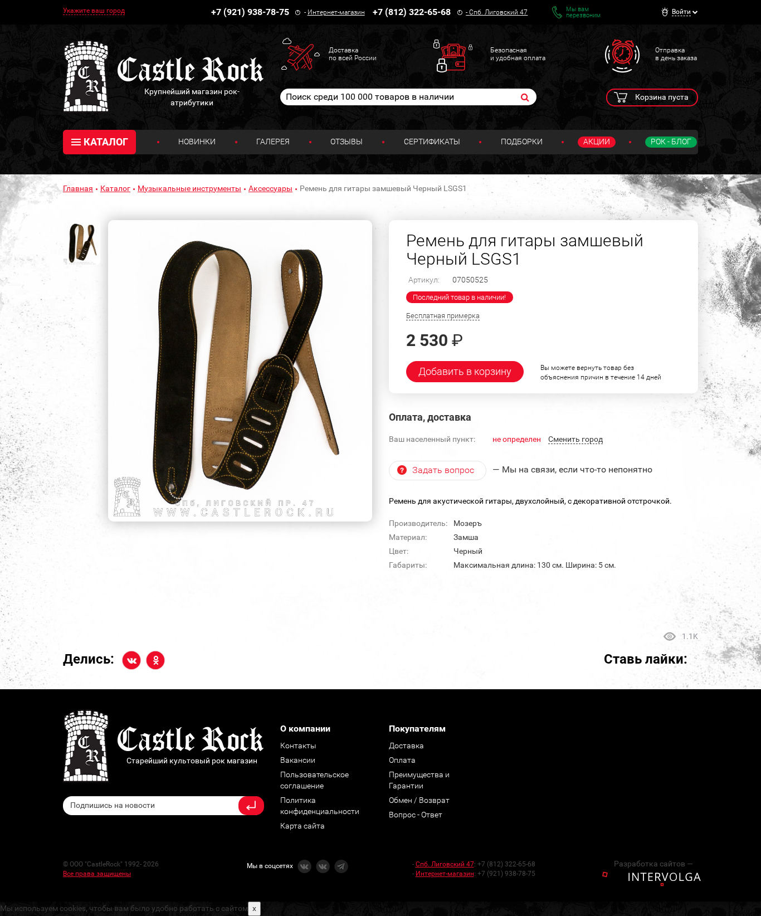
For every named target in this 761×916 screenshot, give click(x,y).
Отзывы (346, 141)
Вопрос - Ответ (415, 814)
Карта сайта (302, 825)
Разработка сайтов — (653, 863)
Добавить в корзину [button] (464, 371)
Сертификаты (432, 141)
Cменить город (575, 439)
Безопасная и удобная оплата (517, 54)
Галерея (273, 141)
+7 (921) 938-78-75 (250, 12)
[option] (240, 371)
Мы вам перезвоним (583, 12)
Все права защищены (97, 874)
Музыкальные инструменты (189, 188)
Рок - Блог (671, 141)
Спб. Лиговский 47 (498, 12)
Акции (596, 141)
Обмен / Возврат (419, 800)
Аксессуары (270, 188)
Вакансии (297, 760)
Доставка (406, 745)
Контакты (298, 745)
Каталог (115, 188)
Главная (78, 188)
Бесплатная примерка (443, 315)
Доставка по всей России (353, 54)
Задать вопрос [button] (443, 470)
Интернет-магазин (336, 12)
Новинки (197, 141)
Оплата (402, 760)
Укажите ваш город (94, 10)
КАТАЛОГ (106, 142)
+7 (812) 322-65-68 (412, 12)
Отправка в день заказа (676, 54)
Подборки (522, 141)
